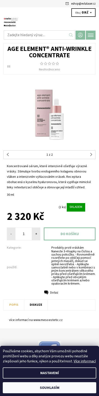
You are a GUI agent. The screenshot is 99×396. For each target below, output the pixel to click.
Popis (13, 305)
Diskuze (36, 305)
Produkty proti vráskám (67, 247)
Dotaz (54, 292)
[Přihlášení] (80, 35)
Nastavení (49, 373)
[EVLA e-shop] (49, 23)
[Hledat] (71, 35)
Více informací (85, 361)
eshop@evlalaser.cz (83, 4)
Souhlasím (49, 387)
